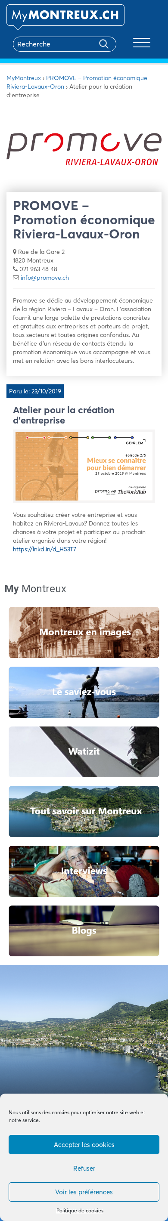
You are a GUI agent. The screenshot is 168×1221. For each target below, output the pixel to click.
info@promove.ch (45, 277)
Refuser (84, 1168)
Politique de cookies (79, 1210)
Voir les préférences (84, 1192)
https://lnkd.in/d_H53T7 (44, 549)
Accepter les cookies (84, 1145)
